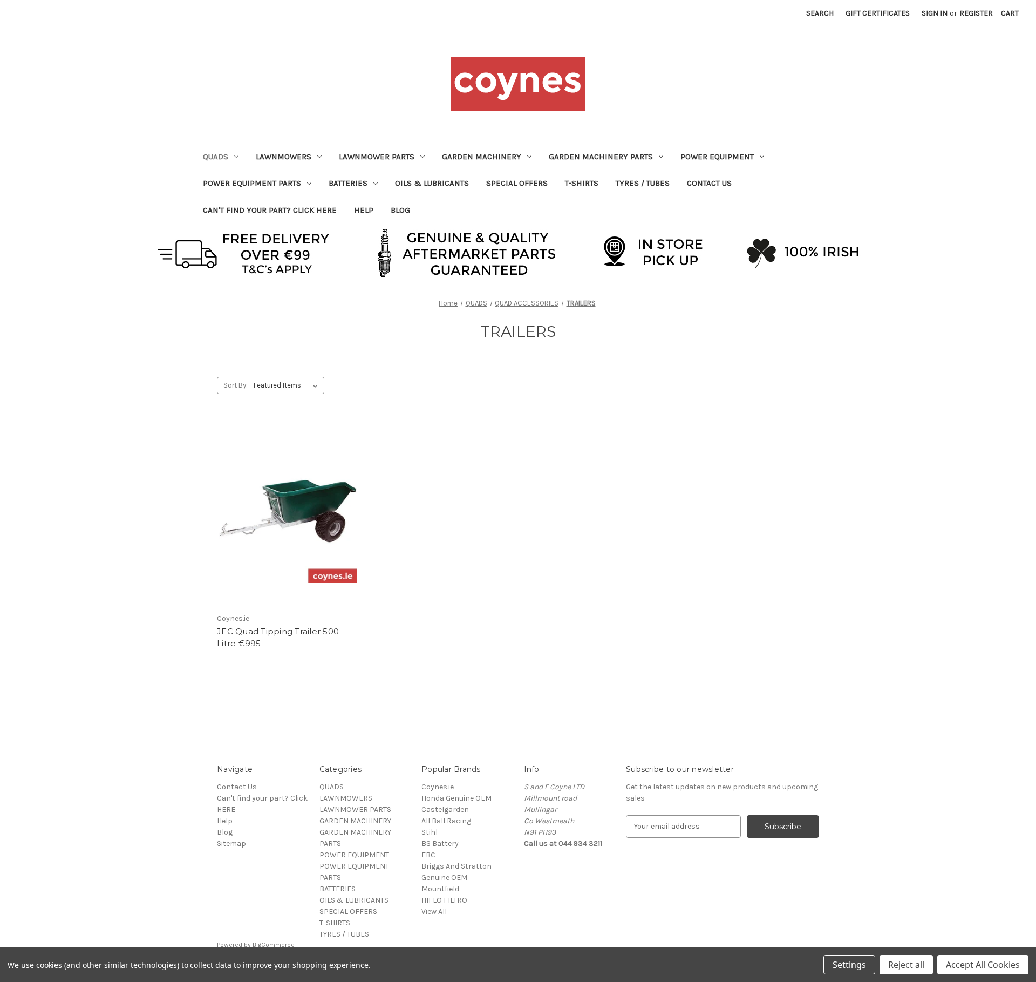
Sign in (935, 13)
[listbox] (288, 385)
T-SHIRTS (581, 183)
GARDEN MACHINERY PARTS (601, 156)
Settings (849, 965)
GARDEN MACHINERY (481, 156)
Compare (284, 523)
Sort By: (235, 385)
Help (363, 210)
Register (976, 13)
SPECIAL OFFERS (517, 183)
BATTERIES (348, 183)
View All (434, 911)
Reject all (906, 965)
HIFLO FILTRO (444, 900)
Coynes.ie (437, 786)
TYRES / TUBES (643, 183)
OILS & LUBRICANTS (432, 183)
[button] (518, 252)
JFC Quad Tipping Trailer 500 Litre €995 (278, 637)
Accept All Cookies (983, 965)
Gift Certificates (878, 13)
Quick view (286, 503)
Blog (400, 210)
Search (820, 13)
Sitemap (231, 843)
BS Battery (440, 843)
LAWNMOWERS (283, 156)
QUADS (215, 156)
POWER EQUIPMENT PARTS (252, 183)
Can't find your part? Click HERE (270, 210)
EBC (428, 854)
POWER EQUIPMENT (717, 156)
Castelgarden (445, 809)
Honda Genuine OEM (456, 798)
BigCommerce (274, 945)
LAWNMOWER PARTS (376, 156)
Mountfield (440, 888)
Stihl (429, 832)
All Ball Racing (446, 820)
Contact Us (709, 183)
